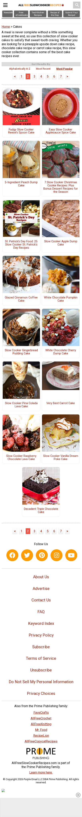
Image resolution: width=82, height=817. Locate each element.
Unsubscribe (41, 670)
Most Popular (64, 68)
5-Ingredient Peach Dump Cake (21, 184)
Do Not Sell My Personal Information (41, 681)
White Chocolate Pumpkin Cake (60, 299)
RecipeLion (41, 735)
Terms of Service (41, 658)
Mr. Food (41, 730)
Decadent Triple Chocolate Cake (41, 510)
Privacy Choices (41, 693)
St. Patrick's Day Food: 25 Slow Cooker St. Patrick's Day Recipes (21, 244)
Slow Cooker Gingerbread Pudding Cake (21, 352)
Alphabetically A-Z (19, 68)
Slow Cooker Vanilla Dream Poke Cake (60, 458)
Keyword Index (41, 623)
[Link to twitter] (27, 555)
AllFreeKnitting (41, 724)
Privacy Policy (41, 635)
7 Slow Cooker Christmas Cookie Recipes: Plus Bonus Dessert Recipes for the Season (60, 187)
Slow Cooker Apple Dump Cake (60, 243)
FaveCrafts (41, 712)
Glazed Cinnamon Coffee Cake (21, 299)
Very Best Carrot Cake (60, 403)
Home (6, 27)
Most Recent (43, 68)
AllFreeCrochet (41, 718)
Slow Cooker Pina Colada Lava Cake (21, 405)
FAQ (41, 611)
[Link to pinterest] (42, 555)
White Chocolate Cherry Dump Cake (60, 352)
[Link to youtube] (71, 555)
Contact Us (41, 600)
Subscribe (41, 646)
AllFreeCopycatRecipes (41, 741)
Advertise (41, 588)
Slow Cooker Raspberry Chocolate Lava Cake (21, 458)
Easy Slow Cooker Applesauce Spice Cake (61, 131)
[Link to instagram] (56, 555)
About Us (41, 576)
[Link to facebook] (12, 555)
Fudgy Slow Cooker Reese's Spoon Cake (21, 131)
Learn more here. (41, 772)
